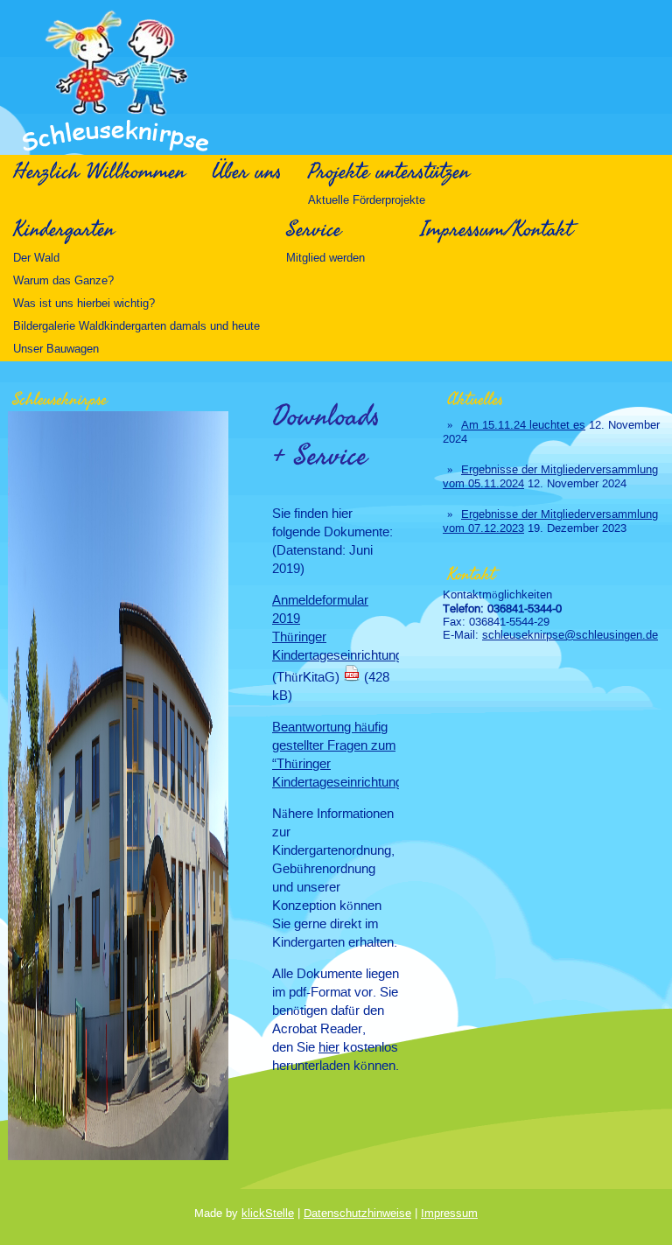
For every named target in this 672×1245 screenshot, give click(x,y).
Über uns (247, 171)
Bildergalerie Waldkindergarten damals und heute (136, 325)
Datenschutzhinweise (357, 1213)
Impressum (449, 1213)
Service (313, 229)
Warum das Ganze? (63, 280)
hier (329, 1046)
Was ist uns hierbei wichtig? (84, 303)
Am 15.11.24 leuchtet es (523, 424)
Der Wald (36, 257)
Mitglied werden (325, 257)
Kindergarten (64, 229)
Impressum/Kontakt (496, 229)
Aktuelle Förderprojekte (366, 199)
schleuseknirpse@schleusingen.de (570, 634)
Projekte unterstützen (389, 171)
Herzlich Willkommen (99, 171)
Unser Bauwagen (56, 348)
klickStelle (268, 1213)
